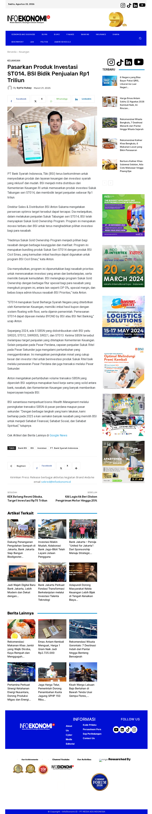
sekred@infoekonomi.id (56, 482)
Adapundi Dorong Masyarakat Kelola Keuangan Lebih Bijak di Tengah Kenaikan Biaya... (82, 592)
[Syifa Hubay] (10, 87)
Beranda (11, 51)
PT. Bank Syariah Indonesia (64, 448)
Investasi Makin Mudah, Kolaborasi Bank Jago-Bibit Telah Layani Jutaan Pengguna (51, 549)
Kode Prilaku (89, 724)
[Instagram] (64, 775)
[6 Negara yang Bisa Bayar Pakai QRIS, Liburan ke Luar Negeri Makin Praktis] (109, 81)
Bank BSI (22, 448)
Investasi (42, 448)
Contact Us (89, 738)
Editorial (70, 743)
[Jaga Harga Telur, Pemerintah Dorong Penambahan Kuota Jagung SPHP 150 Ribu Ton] (52, 672)
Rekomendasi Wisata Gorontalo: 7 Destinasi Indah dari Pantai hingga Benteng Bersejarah (82, 649)
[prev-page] (104, 183)
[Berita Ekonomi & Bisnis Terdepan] (28, 19)
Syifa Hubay (24, 88)
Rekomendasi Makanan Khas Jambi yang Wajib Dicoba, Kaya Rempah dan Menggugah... (20, 649)
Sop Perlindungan (92, 733)
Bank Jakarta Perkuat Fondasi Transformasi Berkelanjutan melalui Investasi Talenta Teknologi (51, 592)
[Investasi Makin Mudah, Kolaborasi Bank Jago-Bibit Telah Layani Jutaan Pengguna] (52, 529)
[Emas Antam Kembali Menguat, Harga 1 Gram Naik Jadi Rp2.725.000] (52, 629)
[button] (140, 38)
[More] (76, 465)
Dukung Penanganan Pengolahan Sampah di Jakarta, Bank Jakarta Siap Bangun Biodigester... (21, 549)
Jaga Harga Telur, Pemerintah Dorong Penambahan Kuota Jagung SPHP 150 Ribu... (50, 692)
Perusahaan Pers (92, 729)
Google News (58, 435)
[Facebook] (54, 775)
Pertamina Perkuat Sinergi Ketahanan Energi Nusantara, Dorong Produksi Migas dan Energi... (19, 692)
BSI (32, 448)
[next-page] (110, 183)
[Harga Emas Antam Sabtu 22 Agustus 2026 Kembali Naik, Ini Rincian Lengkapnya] (109, 102)
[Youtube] (61, 785)
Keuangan (24, 51)
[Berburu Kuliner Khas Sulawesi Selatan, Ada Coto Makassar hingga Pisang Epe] (109, 164)
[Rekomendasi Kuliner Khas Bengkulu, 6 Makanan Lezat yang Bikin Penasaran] (109, 144)
